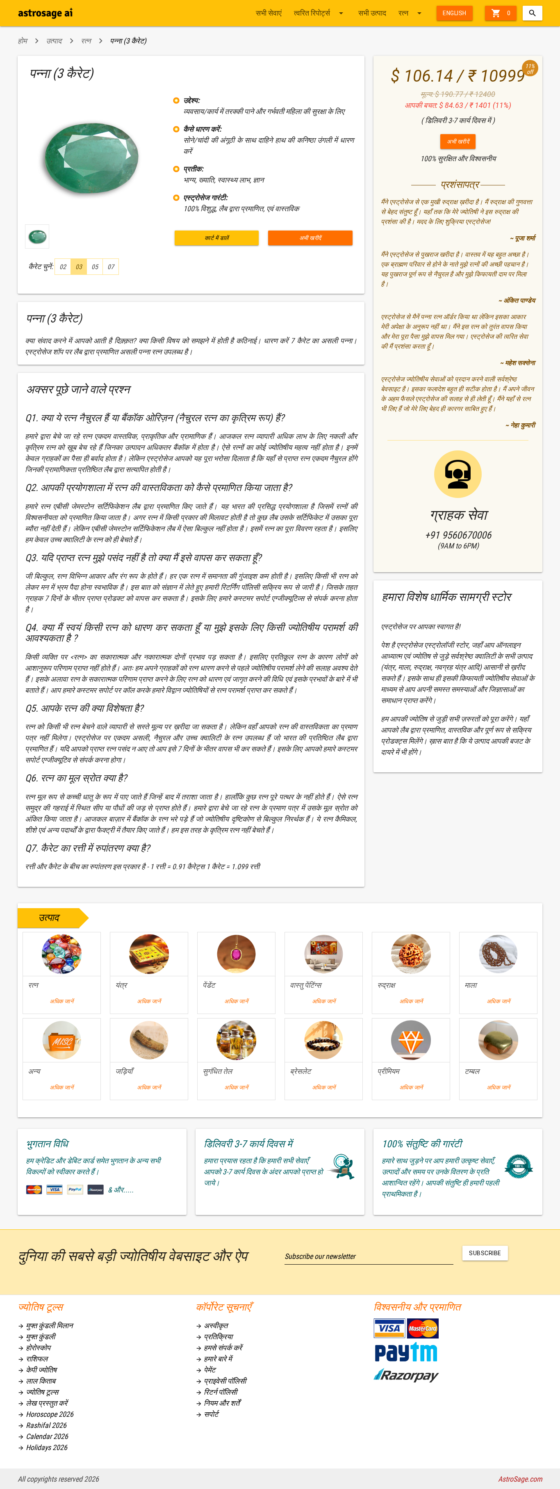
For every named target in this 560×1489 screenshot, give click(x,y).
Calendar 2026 (43, 1436)
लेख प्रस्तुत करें (42, 1403)
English (455, 13)
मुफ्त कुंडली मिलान (45, 1325)
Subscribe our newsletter (320, 1256)
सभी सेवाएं (269, 13)
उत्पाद (53, 41)
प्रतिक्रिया (214, 1336)
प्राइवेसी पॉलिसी (221, 1381)
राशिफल (33, 1358)
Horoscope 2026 (45, 1414)
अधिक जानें (61, 1001)
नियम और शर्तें (217, 1403)
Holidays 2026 (42, 1447)
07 (110, 267)
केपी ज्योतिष (37, 1370)
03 (78, 267)
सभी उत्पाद (372, 13)
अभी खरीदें (310, 238)
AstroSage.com (520, 1479)
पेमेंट (205, 1370)
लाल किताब (36, 1381)
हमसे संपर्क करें (219, 1347)
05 (94, 267)
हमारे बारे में (214, 1358)
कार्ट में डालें (217, 238)
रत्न (411, 13)
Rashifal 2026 (42, 1425)
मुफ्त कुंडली (36, 1336)
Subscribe (485, 1253)
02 (62, 267)
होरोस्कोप (34, 1347)
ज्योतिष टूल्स (38, 1392)
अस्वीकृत (212, 1325)
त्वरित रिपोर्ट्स (320, 13)
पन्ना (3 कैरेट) (128, 41)
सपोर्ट (207, 1414)
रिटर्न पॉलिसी (216, 1392)
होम (22, 41)
